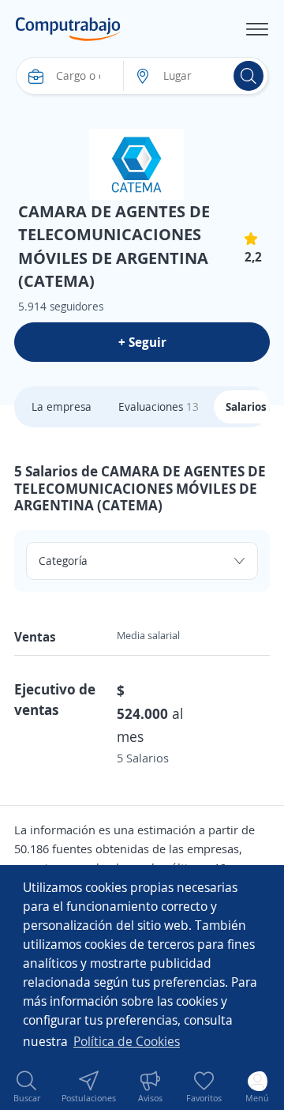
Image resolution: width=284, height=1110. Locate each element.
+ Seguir (142, 342)
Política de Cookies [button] (126, 1041)
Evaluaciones (158, 406)
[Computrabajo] (68, 29)
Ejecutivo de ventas (54, 698)
